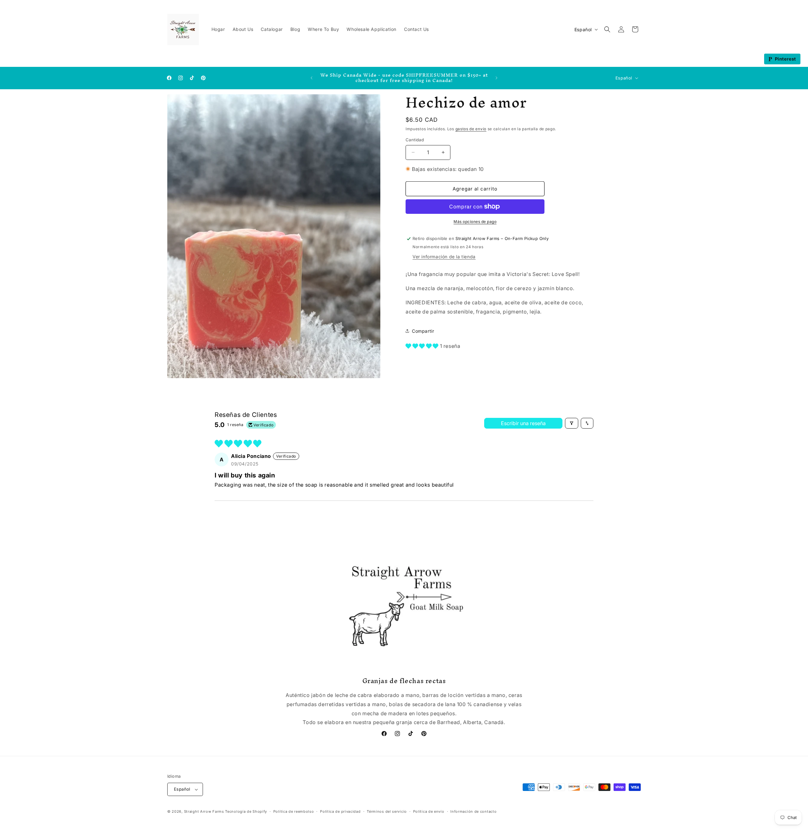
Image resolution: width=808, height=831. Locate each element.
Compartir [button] (423, 331)
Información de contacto (473, 811)
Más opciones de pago (475, 221)
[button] (607, 29)
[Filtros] (571, 423)
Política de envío (428, 811)
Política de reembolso (293, 811)
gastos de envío (471, 128)
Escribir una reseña (523, 423)
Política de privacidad (340, 811)
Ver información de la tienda (444, 256)
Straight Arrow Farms (204, 811)
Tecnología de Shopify (246, 811)
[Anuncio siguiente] (496, 78)
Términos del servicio (387, 811)
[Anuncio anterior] (311, 78)
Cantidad (415, 139)
